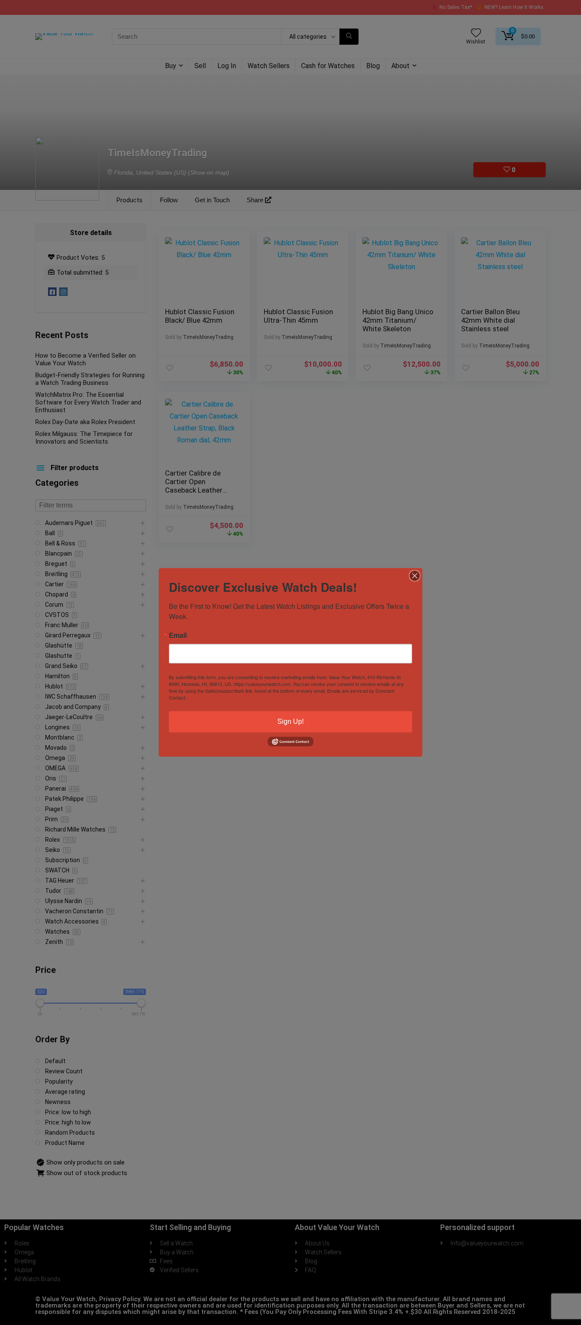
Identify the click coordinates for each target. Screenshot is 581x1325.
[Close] (415, 576)
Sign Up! (290, 721)
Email (178, 635)
